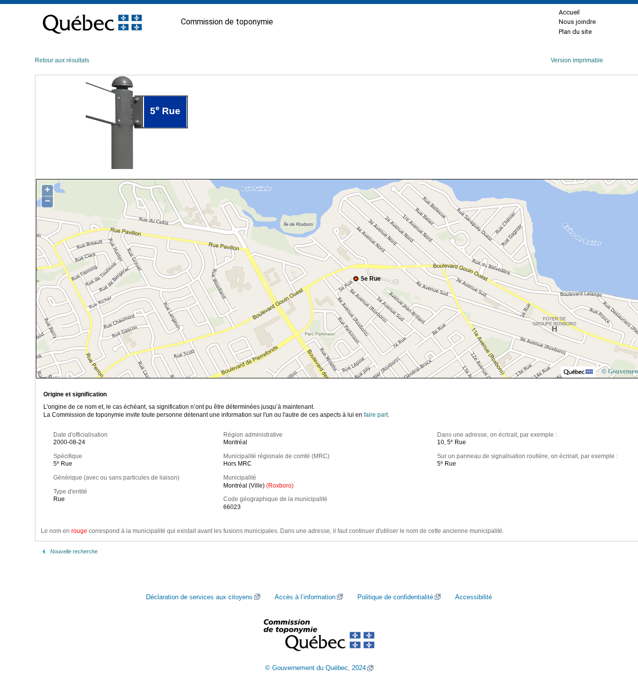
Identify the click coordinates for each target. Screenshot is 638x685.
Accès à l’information (305, 597)
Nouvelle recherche (74, 551)
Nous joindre (577, 21)
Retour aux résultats (62, 60)
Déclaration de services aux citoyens (199, 597)
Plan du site (575, 31)
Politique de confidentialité (395, 597)
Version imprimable (577, 60)
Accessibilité (473, 597)
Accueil (569, 12)
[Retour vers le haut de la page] (613, 630)
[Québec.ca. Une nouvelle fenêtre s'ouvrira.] (92, 22)
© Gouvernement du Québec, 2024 (315, 668)
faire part (376, 414)
